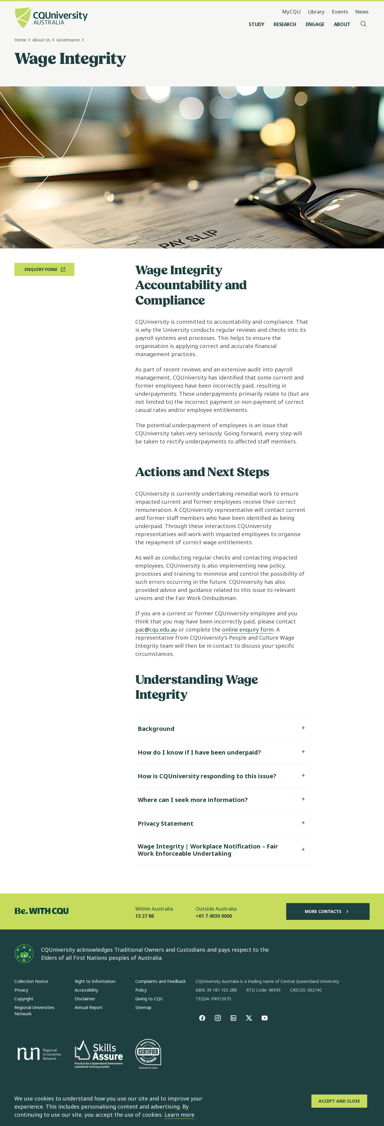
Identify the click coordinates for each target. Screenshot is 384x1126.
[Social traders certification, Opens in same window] (148, 1054)
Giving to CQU (149, 998)
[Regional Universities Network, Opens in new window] (38, 1054)
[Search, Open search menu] (364, 24)
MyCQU (291, 11)
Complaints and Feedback (160, 981)
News (361, 11)
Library (316, 11)
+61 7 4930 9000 (214, 916)
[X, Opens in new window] (249, 1018)
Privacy (21, 990)
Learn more (179, 1114)
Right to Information (95, 981)
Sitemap (143, 1007)
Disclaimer (85, 998)
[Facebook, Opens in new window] (202, 1018)
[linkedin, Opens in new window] (233, 1018)
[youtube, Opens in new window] (264, 1018)
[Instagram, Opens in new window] (217, 1018)
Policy (141, 990)
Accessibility (86, 990)
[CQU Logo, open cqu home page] (51, 18)
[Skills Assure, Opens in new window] (99, 1055)
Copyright (23, 998)
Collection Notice (31, 981)
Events (340, 11)
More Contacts (323, 911)
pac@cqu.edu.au (156, 629)
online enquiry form (248, 629)
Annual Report (89, 1007)
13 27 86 (144, 916)
